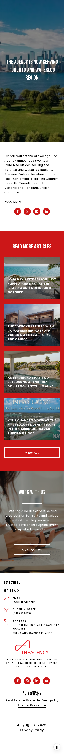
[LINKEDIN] (36, 680)
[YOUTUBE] (46, 680)
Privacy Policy (32, 730)
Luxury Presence (32, 705)
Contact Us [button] (32, 549)
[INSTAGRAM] (27, 680)
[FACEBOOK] (17, 680)
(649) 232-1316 (21, 613)
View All (32, 452)
